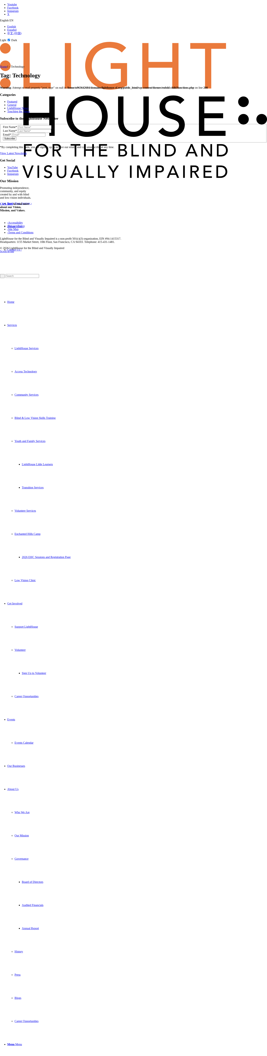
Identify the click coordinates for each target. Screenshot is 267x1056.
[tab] (133, 20)
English (11, 26)
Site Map (13, 229)
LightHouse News (17, 108)
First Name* (10, 127)
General (11, 104)
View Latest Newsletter (13, 153)
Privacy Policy (16, 225)
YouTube (12, 167)
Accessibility (15, 222)
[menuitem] (137, 302)
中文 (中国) (14, 33)
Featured (12, 101)
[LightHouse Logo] (133, 177)
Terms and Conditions (20, 232)
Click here (6, 203)
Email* (7, 134)
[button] (30, 441)
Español (12, 29)
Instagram (13, 173)
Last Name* (10, 130)
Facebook (13, 170)
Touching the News (18, 111)
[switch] (9, 40)
